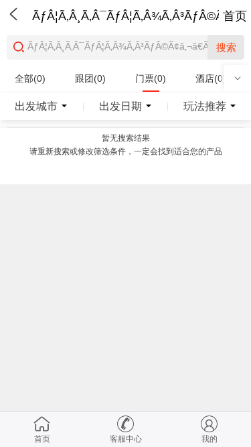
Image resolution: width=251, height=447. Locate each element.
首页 (235, 16)
